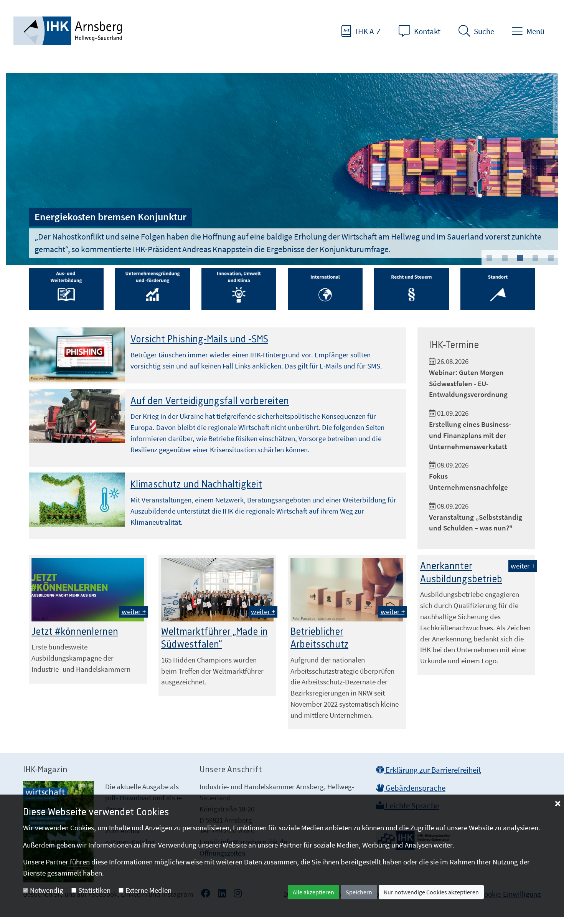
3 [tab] (520, 258)
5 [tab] (550, 258)
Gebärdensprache (414, 788)
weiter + (134, 611)
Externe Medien (148, 890)
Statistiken (94, 890)
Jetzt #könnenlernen (74, 631)
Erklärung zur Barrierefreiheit (432, 770)
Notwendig (46, 890)
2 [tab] (504, 258)
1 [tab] (489, 258)
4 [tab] (535, 258)
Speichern (359, 892)
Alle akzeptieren (313, 892)
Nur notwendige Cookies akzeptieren (431, 892)
